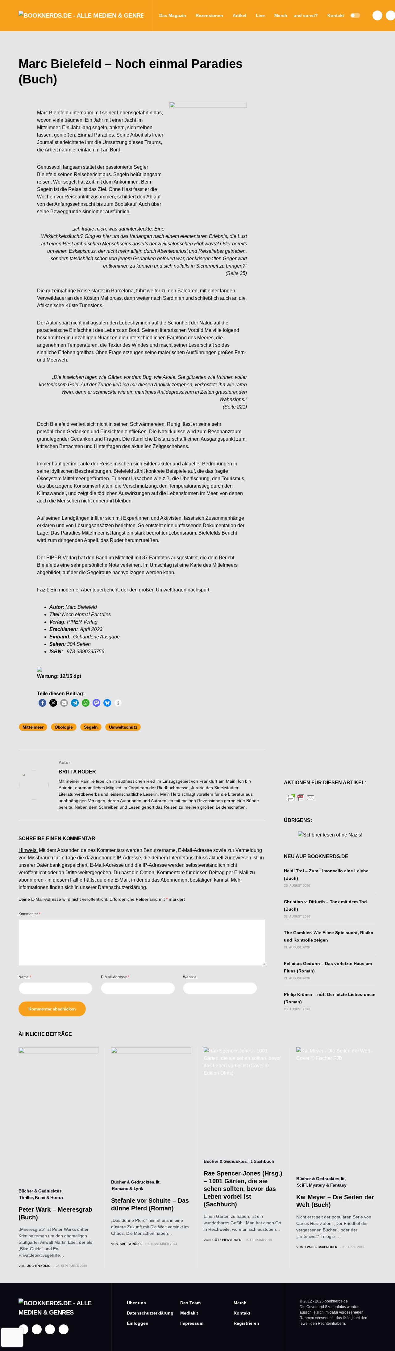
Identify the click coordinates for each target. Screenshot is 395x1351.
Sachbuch (264, 1161)
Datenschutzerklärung (122, 887)
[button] (355, 15)
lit (158, 1181)
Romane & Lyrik (127, 1188)
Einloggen (137, 1323)
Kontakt (242, 1313)
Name (25, 977)
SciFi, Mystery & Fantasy (322, 1185)
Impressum (191, 1323)
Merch (240, 1302)
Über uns (136, 1302)
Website (190, 977)
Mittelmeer (33, 727)
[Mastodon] (50, 1329)
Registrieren (246, 1323)
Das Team (190, 1302)
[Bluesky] (64, 1329)
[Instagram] (37, 1329)
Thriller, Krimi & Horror (41, 1197)
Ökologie (64, 727)
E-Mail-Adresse (115, 977)
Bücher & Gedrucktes (40, 1190)
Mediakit (189, 1313)
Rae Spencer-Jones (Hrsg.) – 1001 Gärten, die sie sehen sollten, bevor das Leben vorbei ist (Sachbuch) (243, 1189)
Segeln (91, 727)
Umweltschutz (123, 727)
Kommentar (29, 914)
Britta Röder (77, 771)
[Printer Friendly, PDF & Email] (301, 797)
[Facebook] (377, 15)
